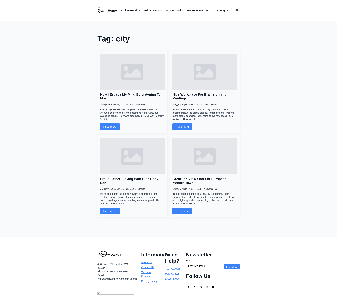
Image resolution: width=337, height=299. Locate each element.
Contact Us (147, 267)
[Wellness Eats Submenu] (161, 10)
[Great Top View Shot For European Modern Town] (204, 156)
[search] (237, 10)
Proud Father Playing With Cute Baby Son (129, 181)
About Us (146, 262)
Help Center (172, 273)
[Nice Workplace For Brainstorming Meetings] (204, 72)
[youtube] (213, 287)
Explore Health (129, 10)
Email (190, 260)
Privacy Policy (149, 281)
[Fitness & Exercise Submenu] (209, 10)
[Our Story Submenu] (227, 10)
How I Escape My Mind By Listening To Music (130, 96)
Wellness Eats (152, 10)
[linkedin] (207, 287)
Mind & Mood (173, 10)
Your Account (172, 268)
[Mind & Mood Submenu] (182, 10)
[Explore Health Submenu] (138, 10)
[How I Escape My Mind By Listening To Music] (132, 72)
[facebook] (188, 287)
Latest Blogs (172, 278)
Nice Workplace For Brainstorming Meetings (199, 96)
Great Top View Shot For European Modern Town (199, 181)
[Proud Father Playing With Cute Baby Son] (132, 156)
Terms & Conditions (147, 274)
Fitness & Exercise (197, 10)
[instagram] (200, 287)
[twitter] (194, 287)
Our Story (220, 10)
